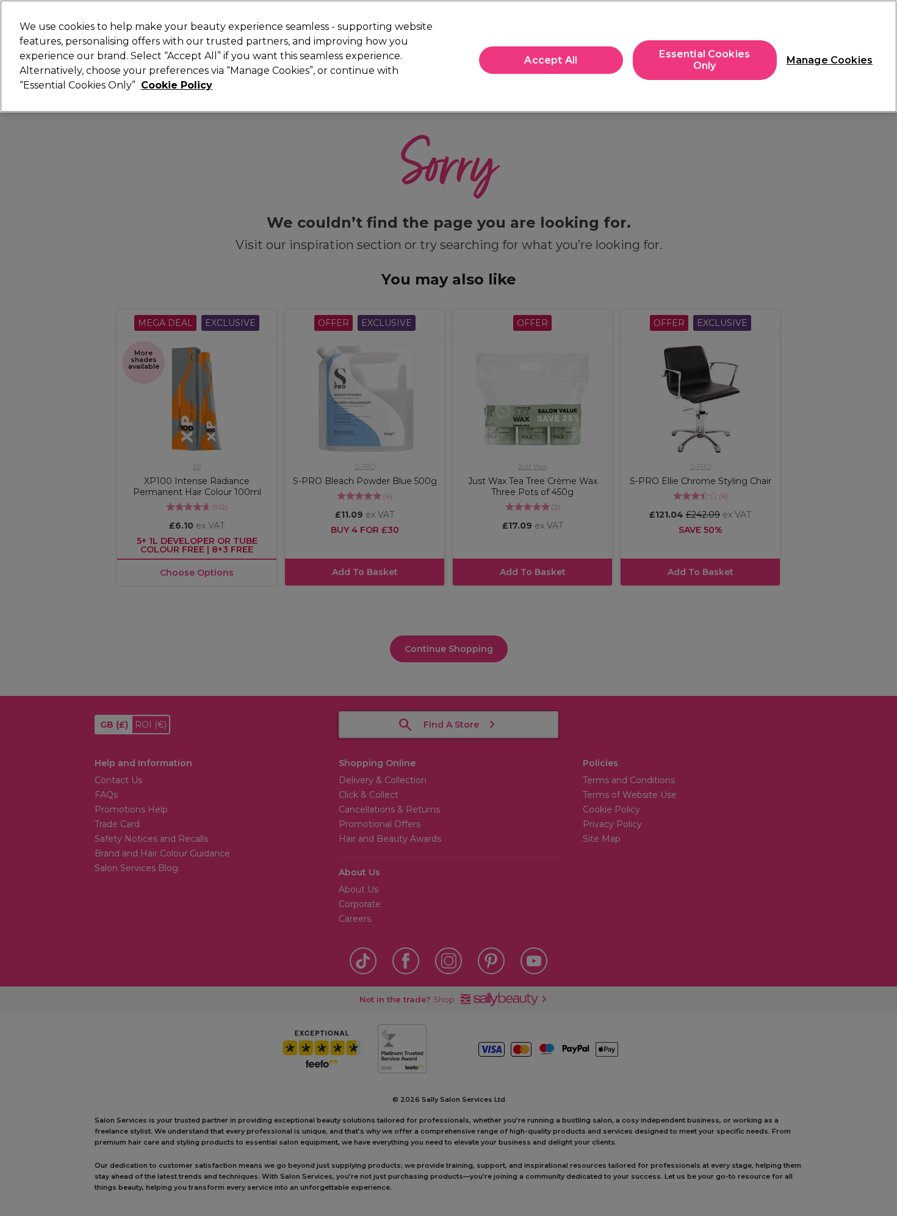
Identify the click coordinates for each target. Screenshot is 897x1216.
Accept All (550, 60)
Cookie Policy (176, 85)
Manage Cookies (825, 60)
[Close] (877, 55)
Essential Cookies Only (704, 59)
